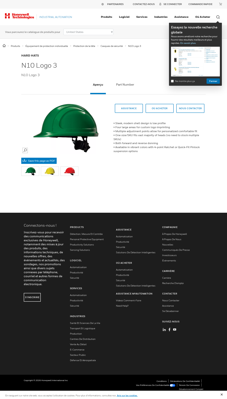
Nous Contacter (170, 300)
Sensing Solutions (80, 249)
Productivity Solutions (82, 244)
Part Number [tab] (125, 84)
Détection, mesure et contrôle (86, 233)
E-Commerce (77, 349)
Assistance (181, 16)
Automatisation (78, 267)
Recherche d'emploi (173, 283)
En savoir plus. (188, 43)
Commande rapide (200, 4)
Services (141, 16)
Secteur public (78, 354)
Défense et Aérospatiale (83, 360)
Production (76, 333)
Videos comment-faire (128, 300)
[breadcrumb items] (4, 46)
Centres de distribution (83, 339)
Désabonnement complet (191, 389)
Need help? (122, 305)
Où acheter (202, 16)
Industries (161, 16)
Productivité (76, 272)
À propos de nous (171, 239)
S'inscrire (32, 297)
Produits (106, 16)
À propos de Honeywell (174, 233)
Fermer (213, 81)
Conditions (162, 381)
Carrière (166, 277)
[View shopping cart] (220, 3)
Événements (169, 260)
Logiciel (124, 16)
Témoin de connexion (189, 385)
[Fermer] (221, 394)
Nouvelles (167, 244)
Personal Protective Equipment (87, 239)
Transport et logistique (82, 328)
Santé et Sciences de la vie (85, 323)
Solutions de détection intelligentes (135, 252)
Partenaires (115, 4)
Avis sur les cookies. (127, 395)
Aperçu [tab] (98, 84)
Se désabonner (170, 311)
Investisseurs (169, 255)
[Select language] (102, 4)
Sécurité (74, 277)
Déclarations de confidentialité (185, 381)
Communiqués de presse (176, 249)
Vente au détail (78, 344)
